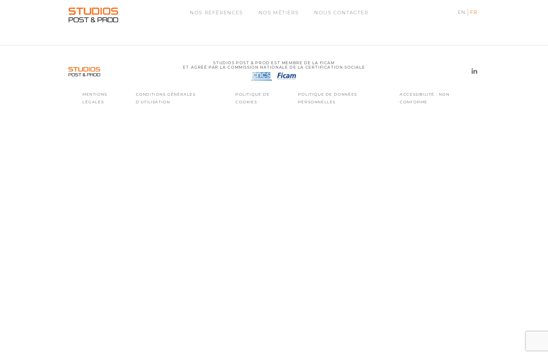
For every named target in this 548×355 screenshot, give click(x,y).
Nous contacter (341, 13)
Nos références (216, 13)
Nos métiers (278, 13)
